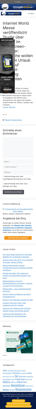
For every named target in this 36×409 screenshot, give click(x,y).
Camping (16, 373)
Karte (26, 379)
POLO (19, 382)
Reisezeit (12, 389)
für (16, 376)
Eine (8, 376)
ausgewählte (11, 370)
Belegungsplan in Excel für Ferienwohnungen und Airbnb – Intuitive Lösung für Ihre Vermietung (17, 283)
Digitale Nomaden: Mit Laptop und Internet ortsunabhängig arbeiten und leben (17, 275)
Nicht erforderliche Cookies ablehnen (18, 403)
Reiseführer (18, 385)
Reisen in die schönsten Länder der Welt (18, 300)
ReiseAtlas (7, 386)
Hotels (13, 379)
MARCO (6, 382)
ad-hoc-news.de (9, 107)
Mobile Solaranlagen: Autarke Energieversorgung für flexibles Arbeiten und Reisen (18, 268)
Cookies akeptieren (18, 400)
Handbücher (30, 376)
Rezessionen (23, 389)
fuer (13, 376)
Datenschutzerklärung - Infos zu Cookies (18, 406)
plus (15, 382)
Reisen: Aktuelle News (13, 120)
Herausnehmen (7, 379)
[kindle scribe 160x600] (7, 93)
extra (11, 376)
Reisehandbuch (29, 385)
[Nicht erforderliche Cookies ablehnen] (34, 400)
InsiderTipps (20, 379)
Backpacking (18, 370)
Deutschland (23, 373)
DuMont (29, 373)
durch (4, 376)
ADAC (5, 370)
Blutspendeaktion (7, 373)
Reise (25, 382)
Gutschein (22, 376)
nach (12, 382)
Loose (30, 379)
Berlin (24, 370)
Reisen (6, 389)
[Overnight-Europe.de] (11, 13)
